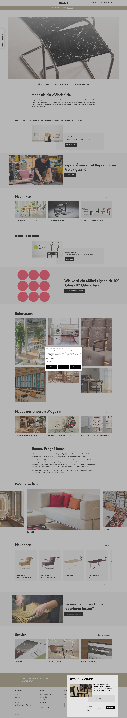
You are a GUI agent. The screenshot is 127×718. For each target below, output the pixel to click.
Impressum (54, 361)
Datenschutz (48, 361)
